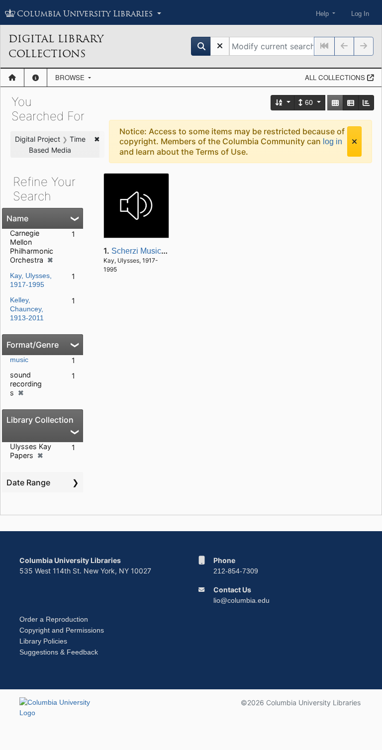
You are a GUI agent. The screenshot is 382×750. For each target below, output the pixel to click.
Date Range (28, 482)
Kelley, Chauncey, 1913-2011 (27, 309)
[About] (35, 78)
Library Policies (43, 641)
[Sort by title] (283, 102)
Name (17, 218)
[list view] (351, 102)
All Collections (336, 77)
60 (309, 102)
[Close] (354, 141)
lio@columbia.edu (241, 600)
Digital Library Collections (55, 46)
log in (332, 141)
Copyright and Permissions (61, 630)
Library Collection (40, 420)
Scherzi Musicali (140, 251)
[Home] (12, 78)
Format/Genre (32, 345)
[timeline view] (366, 102)
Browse (71, 77)
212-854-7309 (235, 571)
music (19, 360)
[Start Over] (219, 46)
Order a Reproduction (53, 619)
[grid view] (335, 102)
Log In (360, 13)
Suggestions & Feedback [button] (58, 652)
